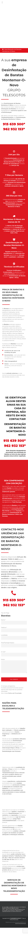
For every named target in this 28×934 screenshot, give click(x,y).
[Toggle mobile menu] (14, 4)
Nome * (3, 620)
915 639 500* (14, 124)
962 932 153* (14, 129)
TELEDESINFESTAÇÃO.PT (15, 918)
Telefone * (4, 627)
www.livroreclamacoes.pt (16, 911)
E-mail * (3, 652)
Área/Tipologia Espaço (7, 642)
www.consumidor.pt (11, 910)
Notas (3, 659)
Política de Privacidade (15, 693)
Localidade (4, 635)
